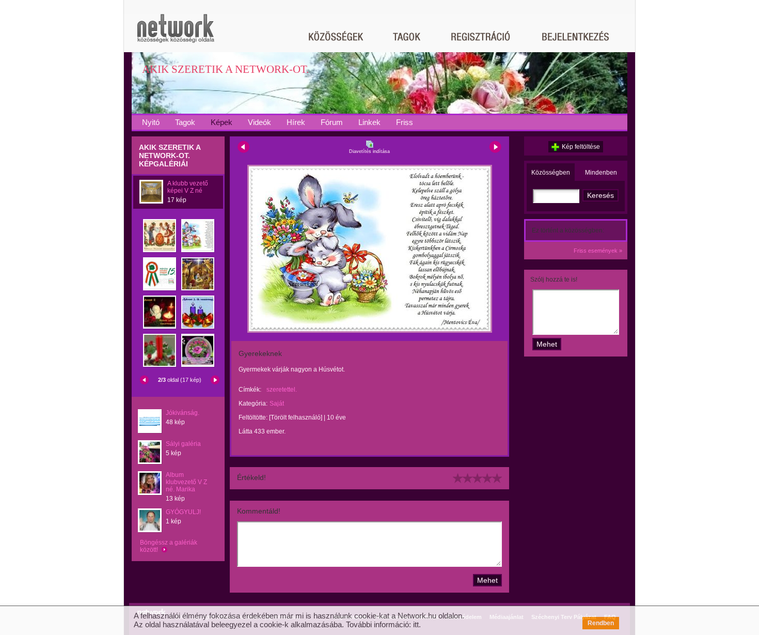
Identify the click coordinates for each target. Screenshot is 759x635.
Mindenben (601, 172)
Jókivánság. (182, 412)
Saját (277, 403)
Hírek (296, 122)
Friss (404, 122)
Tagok (185, 122)
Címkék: (250, 389)
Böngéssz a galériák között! (168, 546)
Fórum (332, 122)
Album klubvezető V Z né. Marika (186, 482)
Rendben (601, 623)
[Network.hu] (175, 33)
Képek (221, 122)
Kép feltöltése (581, 146)
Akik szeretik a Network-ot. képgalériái (169, 155)
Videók (259, 122)
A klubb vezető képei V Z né (187, 187)
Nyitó (151, 122)
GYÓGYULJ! (183, 512)
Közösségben (550, 172)
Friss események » (598, 250)
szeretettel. (281, 389)
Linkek (369, 122)
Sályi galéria (183, 443)
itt (416, 624)
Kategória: (253, 403)
